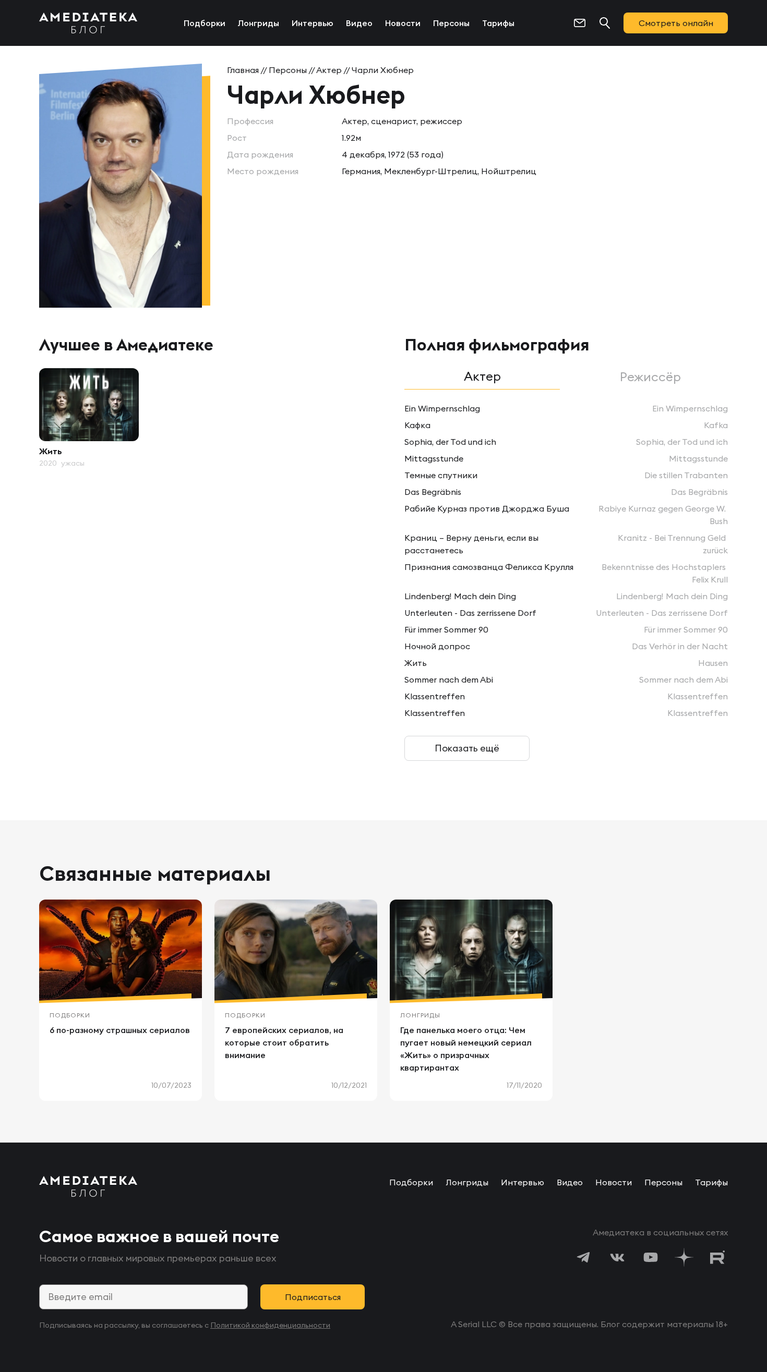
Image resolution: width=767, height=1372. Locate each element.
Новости (403, 23)
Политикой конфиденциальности (270, 1325)
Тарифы (498, 23)
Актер (329, 70)
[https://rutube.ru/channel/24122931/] (717, 1257)
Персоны (451, 23)
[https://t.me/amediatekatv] (583, 1257)
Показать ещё (467, 748)
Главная (243, 70)
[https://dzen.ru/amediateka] (684, 1257)
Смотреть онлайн (676, 23)
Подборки (204, 23)
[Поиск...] (604, 23)
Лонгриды (258, 23)
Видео (359, 23)
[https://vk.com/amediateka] (617, 1257)
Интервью (312, 23)
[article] (89, 418)
